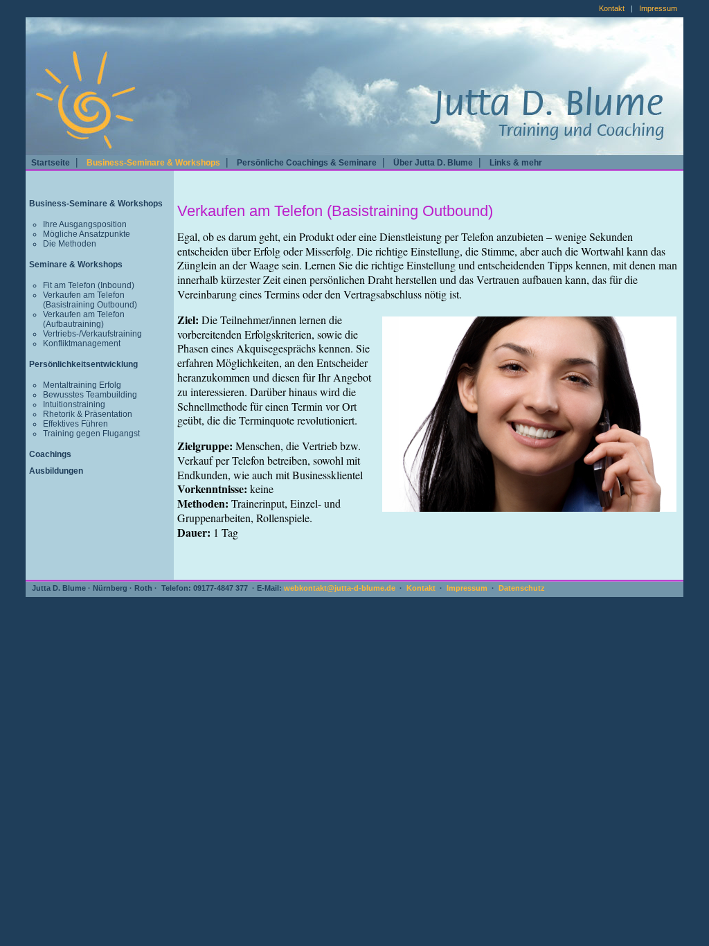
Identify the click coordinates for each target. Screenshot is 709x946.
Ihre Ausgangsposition (85, 224)
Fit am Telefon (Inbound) (88, 285)
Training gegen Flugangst (91, 433)
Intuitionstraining (74, 404)
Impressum (658, 8)
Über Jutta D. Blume (433, 163)
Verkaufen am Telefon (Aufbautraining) (84, 319)
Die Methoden (69, 244)
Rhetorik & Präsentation (87, 414)
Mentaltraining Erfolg (82, 385)
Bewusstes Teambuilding (90, 395)
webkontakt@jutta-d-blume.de (339, 588)
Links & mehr (516, 163)
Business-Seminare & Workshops (153, 163)
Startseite (50, 163)
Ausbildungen (56, 471)
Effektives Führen (75, 424)
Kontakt (612, 8)
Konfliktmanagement (81, 343)
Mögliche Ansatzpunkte (86, 234)
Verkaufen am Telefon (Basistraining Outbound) (90, 300)
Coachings (50, 454)
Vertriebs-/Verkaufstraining (92, 334)
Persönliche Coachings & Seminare (307, 163)
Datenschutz (522, 588)
